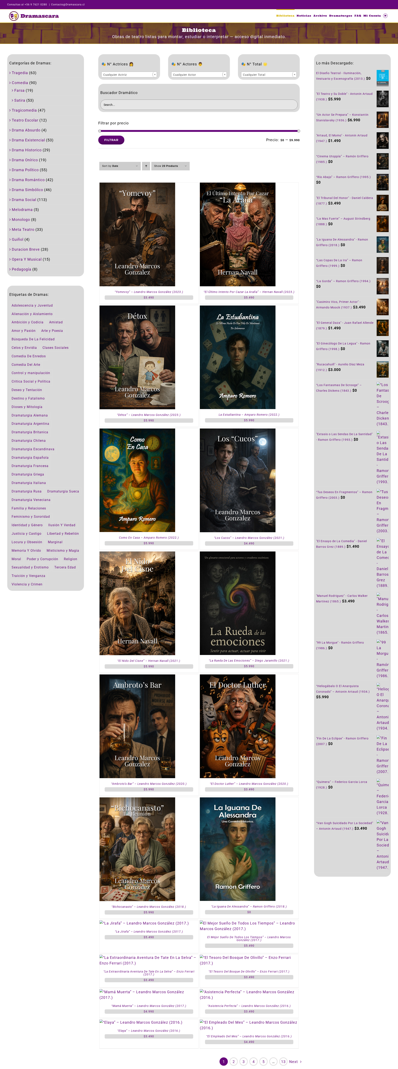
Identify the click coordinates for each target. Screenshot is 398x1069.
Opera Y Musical (27, 259)
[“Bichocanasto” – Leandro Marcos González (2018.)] (137, 800)
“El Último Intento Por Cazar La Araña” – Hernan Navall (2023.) (249, 292)
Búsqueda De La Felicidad (33, 339)
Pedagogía (21, 269)
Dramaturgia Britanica (30, 432)
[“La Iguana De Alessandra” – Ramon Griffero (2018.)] (237, 800)
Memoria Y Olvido (26, 551)
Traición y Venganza (28, 576)
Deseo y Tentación (27, 390)
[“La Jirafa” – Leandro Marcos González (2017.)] (144, 923)
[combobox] (129, 74)
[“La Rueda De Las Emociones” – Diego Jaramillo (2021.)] (237, 554)
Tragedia (20, 73)
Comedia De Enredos (29, 356)
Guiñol (17, 239)
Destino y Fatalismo (28, 398)
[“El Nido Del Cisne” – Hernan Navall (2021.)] (137, 554)
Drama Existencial (28, 140)
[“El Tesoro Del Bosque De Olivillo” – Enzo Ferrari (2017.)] (249, 957)
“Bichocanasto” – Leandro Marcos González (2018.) (149, 906)
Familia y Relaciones (29, 508)
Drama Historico (27, 150)
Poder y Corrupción (42, 559)
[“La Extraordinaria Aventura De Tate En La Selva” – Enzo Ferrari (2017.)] (149, 957)
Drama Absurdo (26, 130)
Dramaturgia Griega (28, 474)
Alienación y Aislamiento (32, 314)
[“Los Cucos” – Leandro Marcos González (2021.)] (237, 431)
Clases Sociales (55, 348)
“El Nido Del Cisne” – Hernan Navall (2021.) (148, 660)
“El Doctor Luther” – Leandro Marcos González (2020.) (249, 783)
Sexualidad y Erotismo (30, 567)
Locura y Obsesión (27, 542)
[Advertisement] (352, 915)
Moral (16, 559)
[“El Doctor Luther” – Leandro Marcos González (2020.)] (237, 677)
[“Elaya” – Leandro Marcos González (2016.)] (141, 1022)
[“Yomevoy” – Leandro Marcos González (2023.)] (137, 185)
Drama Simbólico (27, 190)
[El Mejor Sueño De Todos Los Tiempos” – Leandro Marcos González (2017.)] (249, 923)
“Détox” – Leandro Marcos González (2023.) (149, 415)
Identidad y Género (27, 525)
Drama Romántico (28, 180)
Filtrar (111, 140)
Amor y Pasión (24, 331)
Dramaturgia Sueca (63, 491)
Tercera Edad (65, 567)
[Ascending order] (146, 166)
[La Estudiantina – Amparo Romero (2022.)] (237, 308)
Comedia (20, 83)
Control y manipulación (31, 373)
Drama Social (24, 199)
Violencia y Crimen (27, 584)
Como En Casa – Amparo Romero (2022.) (149, 537)
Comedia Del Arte (26, 365)
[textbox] (129, 75)
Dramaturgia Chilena (29, 441)
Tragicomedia (24, 110)
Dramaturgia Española (30, 458)
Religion (70, 559)
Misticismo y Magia (63, 551)
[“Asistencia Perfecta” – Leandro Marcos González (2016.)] (249, 992)
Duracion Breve (26, 249)
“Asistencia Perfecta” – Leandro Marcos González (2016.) (249, 1006)
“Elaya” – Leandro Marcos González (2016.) (148, 1030)
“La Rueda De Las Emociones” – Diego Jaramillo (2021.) (249, 660)
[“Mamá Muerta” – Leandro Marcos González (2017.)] (149, 992)
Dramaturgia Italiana (29, 483)
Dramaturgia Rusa (27, 491)
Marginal (55, 542)
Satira (19, 100)
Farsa (19, 90)
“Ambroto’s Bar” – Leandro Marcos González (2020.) (149, 783)
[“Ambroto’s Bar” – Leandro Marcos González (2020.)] (137, 677)
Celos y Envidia (24, 348)
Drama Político (25, 170)
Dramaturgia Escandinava (33, 449)
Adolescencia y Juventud (32, 305)
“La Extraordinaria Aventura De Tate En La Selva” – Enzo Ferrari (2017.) (148, 973)
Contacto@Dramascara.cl (68, 4)
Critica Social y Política (31, 381)
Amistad (56, 322)
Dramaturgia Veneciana (31, 500)
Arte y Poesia (52, 331)
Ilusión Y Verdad (61, 525)
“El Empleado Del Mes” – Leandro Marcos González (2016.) (249, 1036)
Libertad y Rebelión (63, 534)
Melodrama (22, 209)
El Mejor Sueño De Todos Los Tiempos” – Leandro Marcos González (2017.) (249, 938)
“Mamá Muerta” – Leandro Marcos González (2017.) (148, 1006)
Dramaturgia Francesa (30, 466)
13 (283, 1061)
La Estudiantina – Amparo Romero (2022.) (249, 414)
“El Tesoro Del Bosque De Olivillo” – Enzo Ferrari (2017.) (249, 971)
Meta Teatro (23, 229)
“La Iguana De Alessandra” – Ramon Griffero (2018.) (249, 906)
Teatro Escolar (25, 120)
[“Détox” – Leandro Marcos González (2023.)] (137, 308)
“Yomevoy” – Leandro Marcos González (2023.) (149, 292)
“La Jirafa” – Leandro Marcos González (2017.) (149, 931)
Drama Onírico (25, 160)
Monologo (21, 219)
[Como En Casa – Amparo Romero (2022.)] (137, 431)
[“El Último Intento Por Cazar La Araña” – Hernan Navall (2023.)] (237, 185)
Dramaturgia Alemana (30, 415)
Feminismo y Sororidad (31, 517)
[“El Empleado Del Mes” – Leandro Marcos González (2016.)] (249, 1022)
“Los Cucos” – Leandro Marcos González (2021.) (249, 537)
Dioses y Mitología (27, 407)
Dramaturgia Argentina (30, 424)
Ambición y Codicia (28, 322)
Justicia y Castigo (26, 534)
